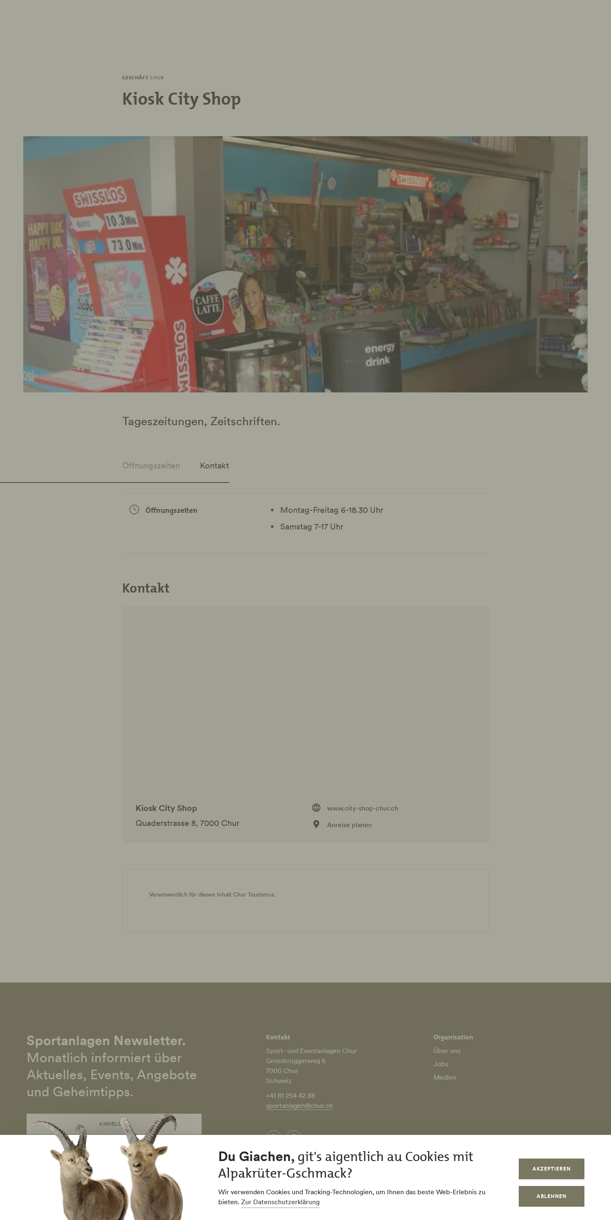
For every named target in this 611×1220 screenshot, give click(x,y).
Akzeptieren (551, 1169)
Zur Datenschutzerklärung (280, 1202)
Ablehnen (552, 1196)
